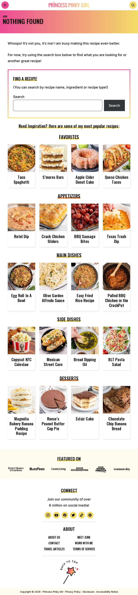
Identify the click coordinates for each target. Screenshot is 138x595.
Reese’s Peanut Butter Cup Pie (53, 423)
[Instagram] (48, 515)
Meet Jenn (83, 537)
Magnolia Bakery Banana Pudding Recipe (21, 426)
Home (5, 16)
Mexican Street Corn (53, 361)
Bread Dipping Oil (85, 361)
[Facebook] (64, 515)
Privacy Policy (73, 591)
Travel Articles (54, 549)
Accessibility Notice (107, 591)
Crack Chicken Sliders (53, 238)
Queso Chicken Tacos (116, 179)
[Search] (133, 5)
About (69, 529)
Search (18, 97)
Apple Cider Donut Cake (85, 179)
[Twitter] (73, 515)
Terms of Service (84, 549)
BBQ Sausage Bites (84, 238)
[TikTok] (81, 515)
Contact (54, 543)
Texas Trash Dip (116, 238)
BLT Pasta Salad (116, 361)
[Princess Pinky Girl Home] (69, 4)
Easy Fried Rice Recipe (84, 297)
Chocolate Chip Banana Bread (117, 423)
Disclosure (88, 591)
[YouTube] (56, 515)
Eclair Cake (85, 419)
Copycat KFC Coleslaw (21, 361)
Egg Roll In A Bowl (21, 297)
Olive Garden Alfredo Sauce (53, 297)
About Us (54, 537)
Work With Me (84, 543)
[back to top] (69, 570)
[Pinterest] (90, 515)
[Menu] (5, 5)
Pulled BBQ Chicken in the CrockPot (116, 300)
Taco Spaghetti (21, 179)
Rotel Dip (21, 236)
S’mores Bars (53, 177)
